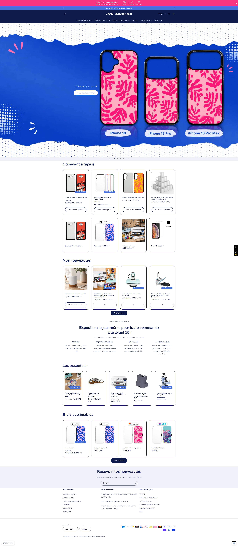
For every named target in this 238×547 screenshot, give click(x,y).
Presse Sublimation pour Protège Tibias (164, 394)
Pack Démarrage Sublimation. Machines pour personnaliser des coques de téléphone (104, 295)
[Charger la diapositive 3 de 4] (120, 158)
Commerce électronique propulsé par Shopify (92, 536)
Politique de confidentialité (148, 497)
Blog (141, 511)
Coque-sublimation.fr (73, 536)
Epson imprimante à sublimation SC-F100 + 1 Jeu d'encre (118, 395)
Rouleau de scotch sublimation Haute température (93, 395)
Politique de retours (145, 501)
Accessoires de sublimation (128, 247)
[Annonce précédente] (63, 8)
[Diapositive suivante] (128, 159)
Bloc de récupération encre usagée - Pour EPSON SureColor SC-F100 (141, 396)
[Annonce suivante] (175, 8)
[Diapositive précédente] (110, 159)
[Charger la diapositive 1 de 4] (114, 158)
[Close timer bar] (236, 3)
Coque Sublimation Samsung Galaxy (133, 197)
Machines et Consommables (72, 501)
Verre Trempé (156, 246)
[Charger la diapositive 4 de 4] (123, 158)
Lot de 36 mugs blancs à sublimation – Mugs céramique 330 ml (162, 198)
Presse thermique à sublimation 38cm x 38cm (131, 294)
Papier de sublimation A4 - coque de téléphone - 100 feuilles (73, 395)
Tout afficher (119, 313)
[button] (65, 14)
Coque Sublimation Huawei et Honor (76, 197)
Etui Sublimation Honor (158, 448)
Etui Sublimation (70, 448)
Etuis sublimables (101, 246)
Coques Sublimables (73, 246)
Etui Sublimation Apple (100, 448)
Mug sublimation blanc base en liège (75, 293)
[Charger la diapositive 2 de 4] (117, 158)
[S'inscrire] (135, 483)
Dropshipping (67, 508)
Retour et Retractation (146, 508)
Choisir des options (75, 210)
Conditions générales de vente (149, 504)
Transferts (66, 504)
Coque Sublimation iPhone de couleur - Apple (102, 198)
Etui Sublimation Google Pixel (131, 448)
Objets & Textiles (68, 497)
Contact (142, 494)
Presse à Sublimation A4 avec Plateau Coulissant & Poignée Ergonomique (160, 295)
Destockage (67, 511)
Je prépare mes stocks (86, 93)
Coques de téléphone (70, 494)
